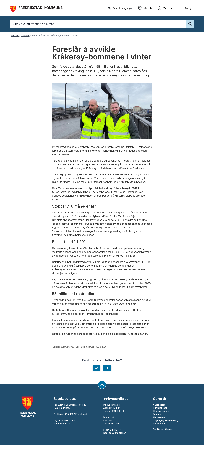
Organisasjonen (161, 411)
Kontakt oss (159, 417)
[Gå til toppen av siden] (102, 385)
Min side (167, 7)
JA (96, 367)
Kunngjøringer (160, 408)
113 (117, 423)
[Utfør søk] (190, 24)
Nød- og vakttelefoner (114, 433)
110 (112, 417)
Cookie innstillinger (162, 429)
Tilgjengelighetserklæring (165, 420)
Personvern (159, 423)
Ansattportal (159, 405)
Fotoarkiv (158, 414)
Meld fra (148, 7)
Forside (15, 35)
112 (110, 420)
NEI (107, 367)
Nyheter (25, 35)
